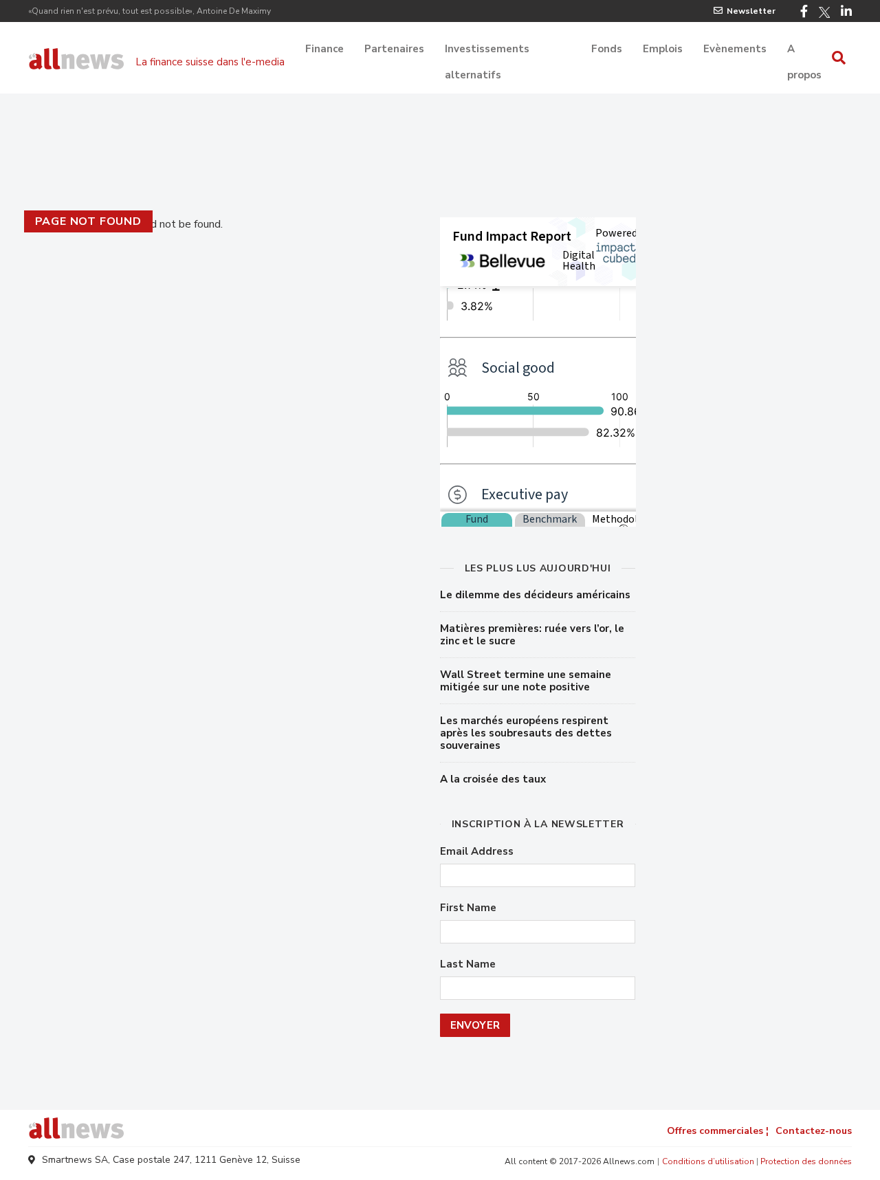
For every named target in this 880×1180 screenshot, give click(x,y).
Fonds (606, 49)
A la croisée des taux (493, 779)
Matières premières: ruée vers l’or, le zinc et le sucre (532, 634)
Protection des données (806, 1161)
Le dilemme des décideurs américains (535, 595)
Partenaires (394, 49)
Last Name (468, 964)
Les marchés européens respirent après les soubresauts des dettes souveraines (526, 733)
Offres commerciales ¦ (718, 1130)
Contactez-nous (814, 1130)
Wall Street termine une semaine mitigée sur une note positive (525, 680)
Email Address (477, 851)
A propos (804, 50)
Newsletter (751, 11)
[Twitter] (824, 12)
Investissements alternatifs (487, 50)
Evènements (735, 49)
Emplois (663, 49)
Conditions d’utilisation (708, 1161)
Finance (324, 49)
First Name (468, 908)
